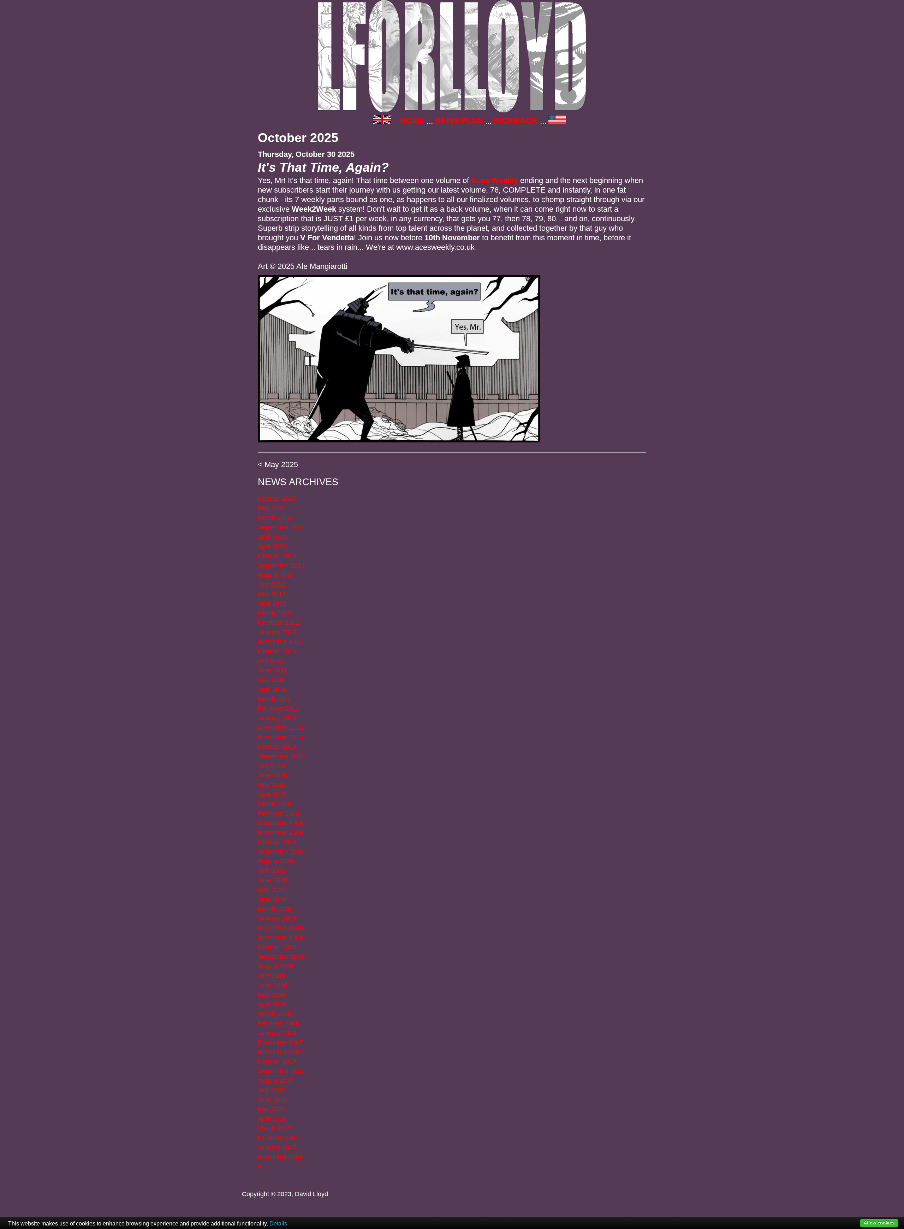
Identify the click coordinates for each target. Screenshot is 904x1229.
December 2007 (280, 1042)
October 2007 (277, 1061)
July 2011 (271, 660)
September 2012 (281, 565)
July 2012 (271, 584)
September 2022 (281, 527)
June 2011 (272, 670)
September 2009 (281, 851)
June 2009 (272, 880)
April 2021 (272, 546)
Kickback (516, 120)
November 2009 (280, 832)
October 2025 (277, 498)
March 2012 (274, 613)
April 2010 (272, 794)
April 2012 (272, 603)
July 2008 (271, 975)
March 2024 (274, 517)
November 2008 (280, 937)
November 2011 (280, 641)
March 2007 (274, 1128)
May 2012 (272, 594)
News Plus (459, 120)
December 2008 (280, 927)
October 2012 (277, 555)
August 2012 (275, 574)
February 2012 (278, 622)
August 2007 (275, 1080)
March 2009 (274, 908)
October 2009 (277, 842)
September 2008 (281, 956)
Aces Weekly (494, 180)
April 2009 (272, 899)
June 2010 (272, 775)
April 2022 (272, 536)
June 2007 (272, 1099)
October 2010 (277, 746)
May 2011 (271, 679)
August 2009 (275, 861)
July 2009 (271, 870)
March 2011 (274, 698)
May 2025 (281, 464)
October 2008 (277, 947)
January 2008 (277, 1032)
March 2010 (274, 803)
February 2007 (278, 1137)
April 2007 (272, 1118)
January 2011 (277, 718)
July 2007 (271, 1090)
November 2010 (280, 737)
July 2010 (271, 765)
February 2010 (278, 813)
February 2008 (278, 1023)
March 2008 (274, 1013)
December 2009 (280, 823)
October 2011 (277, 651)
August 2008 (275, 966)
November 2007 (280, 1051)
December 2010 (280, 727)
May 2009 (272, 889)
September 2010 (281, 756)
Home (412, 120)
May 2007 (272, 1109)
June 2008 (272, 985)
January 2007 (277, 1147)
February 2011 (278, 708)
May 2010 (272, 784)
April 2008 (272, 1004)
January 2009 (277, 918)
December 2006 (280, 1156)
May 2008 (272, 994)
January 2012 (277, 632)
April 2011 (272, 689)
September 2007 (281, 1071)
